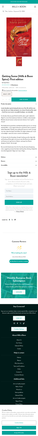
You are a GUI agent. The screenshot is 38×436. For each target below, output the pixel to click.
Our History (19, 343)
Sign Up (19, 318)
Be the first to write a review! (19, 261)
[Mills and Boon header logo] (19, 6)
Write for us (19, 389)
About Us (19, 340)
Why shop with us (19, 363)
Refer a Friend (19, 386)
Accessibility (19, 165)
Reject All (19, 427)
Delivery (19, 157)
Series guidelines (19, 392)
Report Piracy (19, 401)
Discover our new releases (19, 1)
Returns (19, 161)
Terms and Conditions (19, 366)
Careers (19, 348)
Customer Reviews (19, 375)
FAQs (19, 369)
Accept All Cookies (19, 432)
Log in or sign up (22, 90)
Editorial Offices (19, 345)
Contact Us (19, 372)
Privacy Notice (20, 211)
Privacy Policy (19, 404)
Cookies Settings (19, 329)
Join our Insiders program (19, 398)
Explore (19, 292)
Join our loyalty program (19, 383)
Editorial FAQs (19, 395)
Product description (19, 104)
